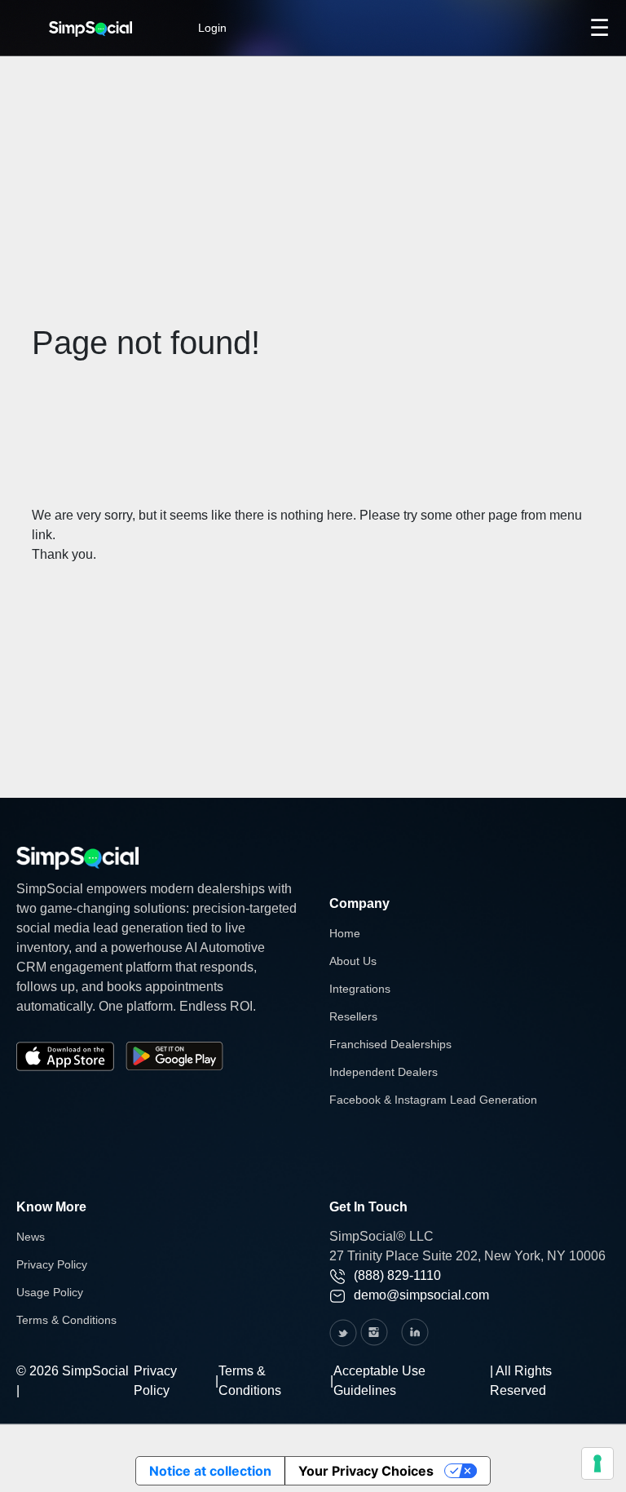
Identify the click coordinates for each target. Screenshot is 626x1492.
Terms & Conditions (66, 1319)
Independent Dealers (383, 1071)
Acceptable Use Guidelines (379, 1380)
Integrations (359, 988)
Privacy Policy (51, 1264)
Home (344, 933)
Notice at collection (210, 1471)
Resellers (353, 1016)
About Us (353, 960)
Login (212, 27)
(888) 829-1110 (397, 1275)
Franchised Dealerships (390, 1044)
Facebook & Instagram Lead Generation (433, 1099)
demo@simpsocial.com (421, 1295)
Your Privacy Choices (366, 1471)
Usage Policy (49, 1292)
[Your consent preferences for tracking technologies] (597, 1463)
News (30, 1236)
